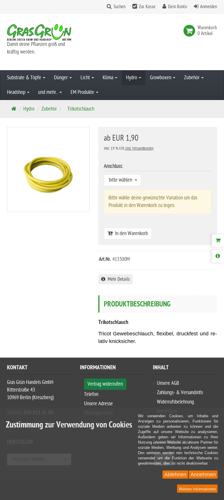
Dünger (61, 78)
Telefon (91, 394)
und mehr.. (48, 92)
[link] (190, 31)
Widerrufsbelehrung (175, 402)
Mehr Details (117, 279)
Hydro (132, 78)
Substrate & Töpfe (24, 78)
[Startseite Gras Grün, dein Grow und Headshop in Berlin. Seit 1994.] (39, 32)
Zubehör (192, 78)
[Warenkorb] (218, 240)
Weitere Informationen (197, 489)
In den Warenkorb (130, 233)
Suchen (119, 6)
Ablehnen (175, 474)
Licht (85, 78)
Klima (108, 78)
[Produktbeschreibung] (218, 256)
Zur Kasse (147, 6)
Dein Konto (177, 6)
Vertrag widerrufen (105, 384)
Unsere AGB (168, 383)
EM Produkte (83, 92)
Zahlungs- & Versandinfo (180, 392)
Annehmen (203, 474)
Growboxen (161, 78)
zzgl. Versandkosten (139, 148)
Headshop (17, 92)
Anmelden (208, 6)
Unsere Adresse (98, 404)
